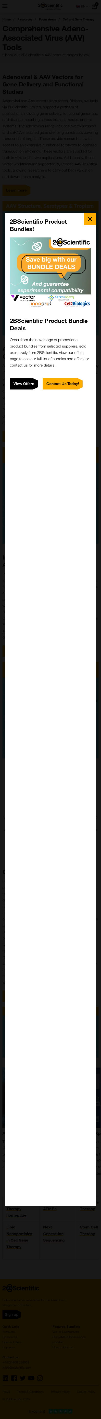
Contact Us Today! (62, 383)
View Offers (23, 383)
